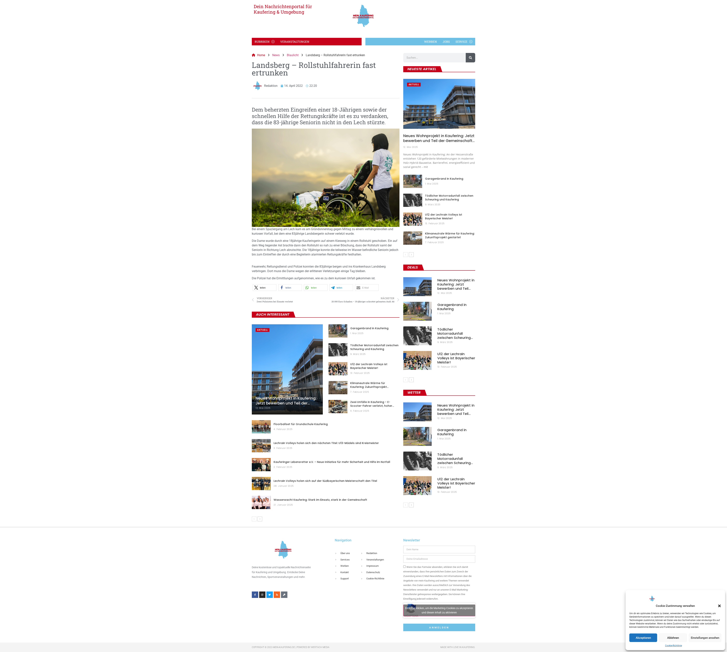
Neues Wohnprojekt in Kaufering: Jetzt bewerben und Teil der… (286, 401)
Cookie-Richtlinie (673, 645)
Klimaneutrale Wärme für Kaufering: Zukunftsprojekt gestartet (450, 235)
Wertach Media (320, 647)
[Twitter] (269, 594)
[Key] (284, 594)
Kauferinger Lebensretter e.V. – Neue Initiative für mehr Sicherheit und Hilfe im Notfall (332, 462)
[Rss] (277, 594)
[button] (719, 606)
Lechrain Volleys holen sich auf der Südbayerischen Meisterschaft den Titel (325, 481)
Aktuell (262, 329)
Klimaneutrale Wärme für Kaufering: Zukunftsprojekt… (369, 385)
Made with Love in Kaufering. (457, 647)
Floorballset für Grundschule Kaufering (301, 424)
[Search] (470, 57)
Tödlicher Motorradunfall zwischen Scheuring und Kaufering (374, 347)
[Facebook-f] (255, 594)
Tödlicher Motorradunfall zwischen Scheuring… (455, 333)
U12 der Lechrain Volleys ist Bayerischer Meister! (368, 366)
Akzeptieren (643, 638)
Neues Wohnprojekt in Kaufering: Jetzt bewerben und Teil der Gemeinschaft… (439, 138)
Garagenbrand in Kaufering (369, 328)
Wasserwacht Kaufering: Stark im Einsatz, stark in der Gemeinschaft (320, 500)
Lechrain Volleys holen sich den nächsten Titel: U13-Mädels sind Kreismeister (326, 443)
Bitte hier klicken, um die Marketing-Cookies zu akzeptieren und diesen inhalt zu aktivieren (439, 610)
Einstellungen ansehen (705, 638)
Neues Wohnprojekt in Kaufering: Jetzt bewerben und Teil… (455, 284)
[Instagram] (262, 594)
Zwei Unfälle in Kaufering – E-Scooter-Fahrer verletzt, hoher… (372, 404)
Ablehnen (673, 638)
